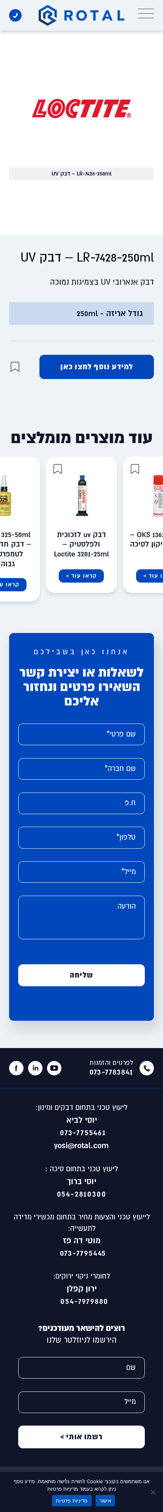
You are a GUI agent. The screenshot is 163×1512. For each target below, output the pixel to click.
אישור (105, 1501)
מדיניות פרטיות (72, 1501)
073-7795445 (82, 1252)
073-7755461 (81, 1132)
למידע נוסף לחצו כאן (96, 366)
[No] (153, 1492)
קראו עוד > (81, 575)
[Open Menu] (146, 13)
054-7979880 (81, 1300)
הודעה (127, 906)
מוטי (92, 1240)
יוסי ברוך (81, 1181)
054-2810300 (82, 1193)
